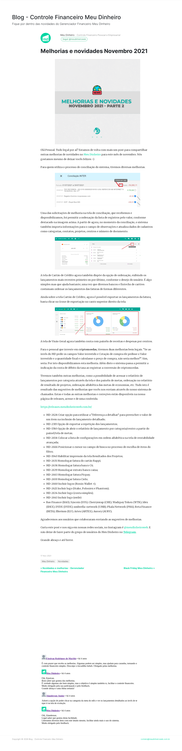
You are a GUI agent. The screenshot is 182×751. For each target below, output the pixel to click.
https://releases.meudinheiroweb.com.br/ (66, 406)
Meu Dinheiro (67, 35)
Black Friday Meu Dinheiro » (139, 568)
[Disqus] (91, 615)
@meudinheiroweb (136, 527)
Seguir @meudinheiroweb (74, 39)
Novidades (63, 561)
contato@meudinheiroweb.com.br (155, 739)
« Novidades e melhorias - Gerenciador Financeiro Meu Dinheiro (62, 570)
